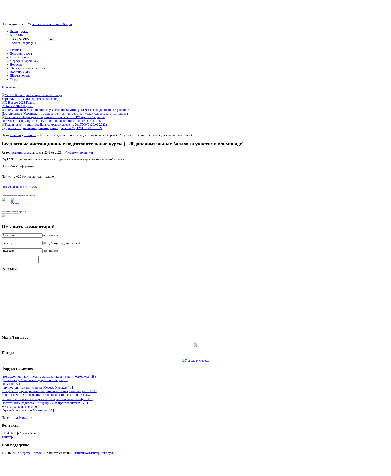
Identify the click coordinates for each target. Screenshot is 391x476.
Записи (37, 24)
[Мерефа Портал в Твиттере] (195, 345)
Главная (15, 50)
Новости (16, 64)
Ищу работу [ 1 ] (13, 383)
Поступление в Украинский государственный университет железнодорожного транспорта (65, 113)
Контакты (16, 34)
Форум (67, 24)
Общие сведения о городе (28, 68)
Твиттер (7, 437)
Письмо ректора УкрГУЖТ (20, 186)
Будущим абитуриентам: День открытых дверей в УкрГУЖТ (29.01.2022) (52, 128)
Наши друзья (19, 31)
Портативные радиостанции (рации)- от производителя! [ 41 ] (45, 403)
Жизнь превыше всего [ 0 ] (20, 406)
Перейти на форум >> (17, 417)
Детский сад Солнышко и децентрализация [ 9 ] (35, 380)
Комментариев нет (80, 152)
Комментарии (52, 24)
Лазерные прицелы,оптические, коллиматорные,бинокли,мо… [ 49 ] (49, 391)
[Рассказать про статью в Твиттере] (6, 204)
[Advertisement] (49, 8)
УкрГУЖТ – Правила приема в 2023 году (30, 99)
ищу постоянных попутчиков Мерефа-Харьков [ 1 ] (37, 387)
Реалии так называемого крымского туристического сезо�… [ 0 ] (47, 399)
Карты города (19, 57)
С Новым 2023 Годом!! (17, 106)
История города (21, 53)
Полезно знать (20, 72)
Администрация (23, 152)
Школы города (20, 75)
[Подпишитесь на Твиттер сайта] (10, 217)
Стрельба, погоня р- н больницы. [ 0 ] (28, 410)
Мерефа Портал (31, 453)
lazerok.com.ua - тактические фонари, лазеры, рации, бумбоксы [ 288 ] (50, 376)
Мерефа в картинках (24, 61)
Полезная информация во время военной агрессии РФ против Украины (51, 121)
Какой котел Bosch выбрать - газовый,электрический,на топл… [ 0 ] (49, 394)
